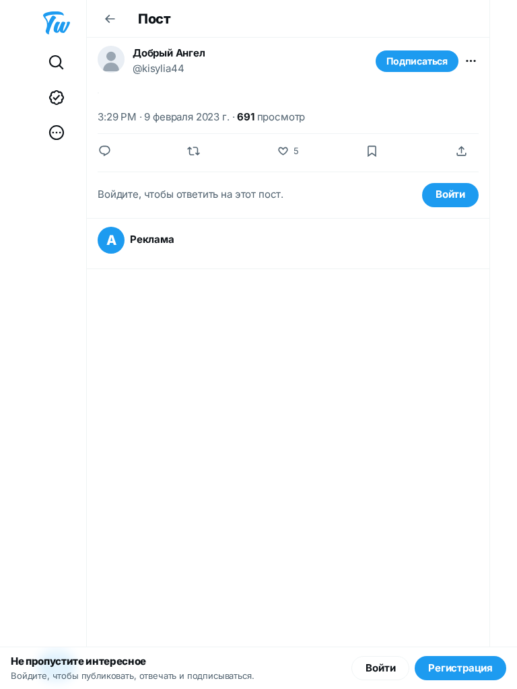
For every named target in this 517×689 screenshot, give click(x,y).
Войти (450, 194)
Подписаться (417, 61)
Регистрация (460, 667)
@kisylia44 (158, 68)
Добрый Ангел (169, 52)
